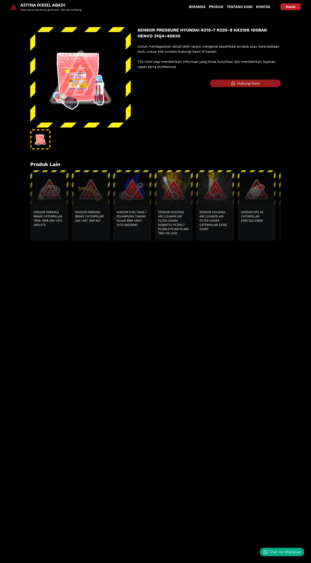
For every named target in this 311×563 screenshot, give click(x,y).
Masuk (291, 7)
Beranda (197, 6)
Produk (216, 6)
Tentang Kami (240, 6)
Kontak (263, 6)
